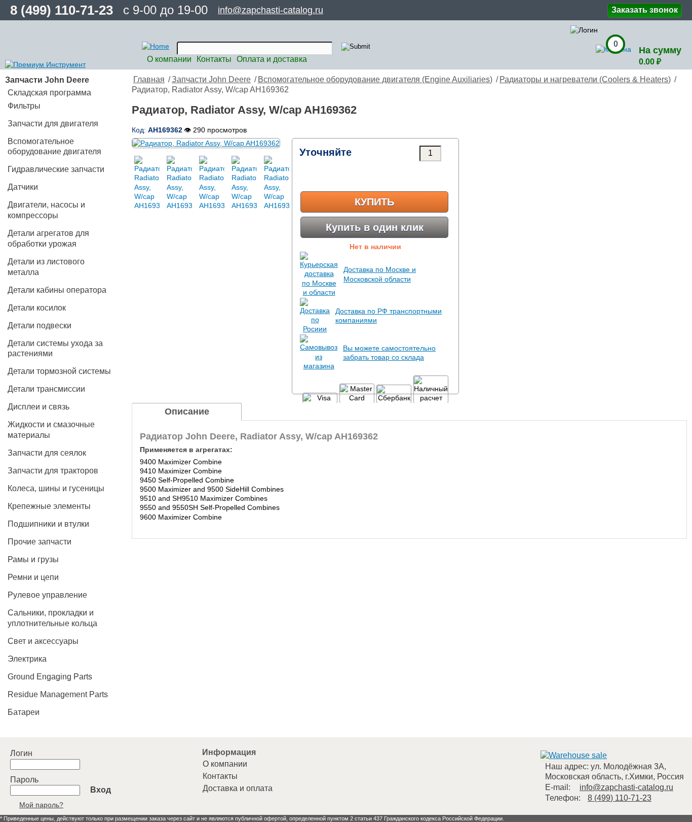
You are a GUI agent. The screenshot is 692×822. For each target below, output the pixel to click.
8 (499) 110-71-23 (61, 10)
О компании (169, 59)
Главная (149, 79)
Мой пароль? (41, 805)
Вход (100, 789)
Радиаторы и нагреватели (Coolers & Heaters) (585, 79)
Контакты (214, 59)
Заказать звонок (644, 10)
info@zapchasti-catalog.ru (270, 10)
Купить (374, 202)
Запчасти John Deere (211, 79)
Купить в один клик (375, 227)
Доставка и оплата (238, 788)
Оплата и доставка (272, 59)
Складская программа (49, 92)
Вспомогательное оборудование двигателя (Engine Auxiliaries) (375, 79)
